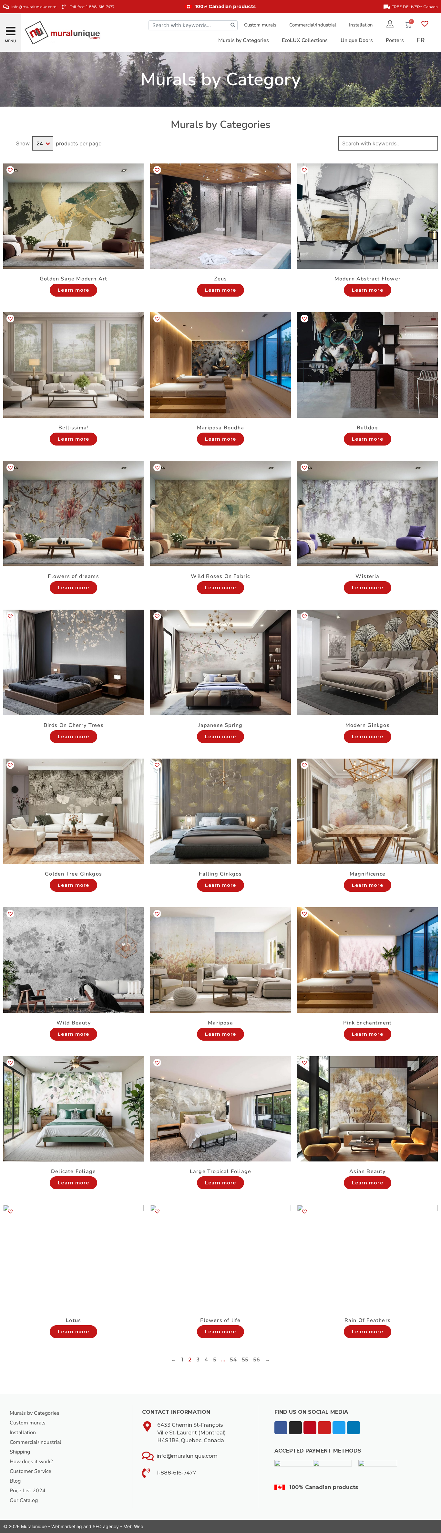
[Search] (233, 25)
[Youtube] (324, 1427)
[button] (10, 29)
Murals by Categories (34, 1413)
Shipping (20, 1451)
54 (233, 1360)
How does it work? (31, 1461)
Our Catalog (24, 1500)
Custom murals (260, 25)
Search (432, 143)
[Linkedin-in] (353, 1427)
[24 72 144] (43, 143)
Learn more (73, 290)
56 (256, 1360)
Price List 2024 (28, 1490)
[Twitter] (339, 1427)
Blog (15, 1481)
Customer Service (30, 1471)
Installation (361, 25)
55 (245, 1360)
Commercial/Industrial (312, 25)
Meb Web (133, 1526)
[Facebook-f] (280, 1427)
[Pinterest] (309, 1427)
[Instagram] (295, 1427)
